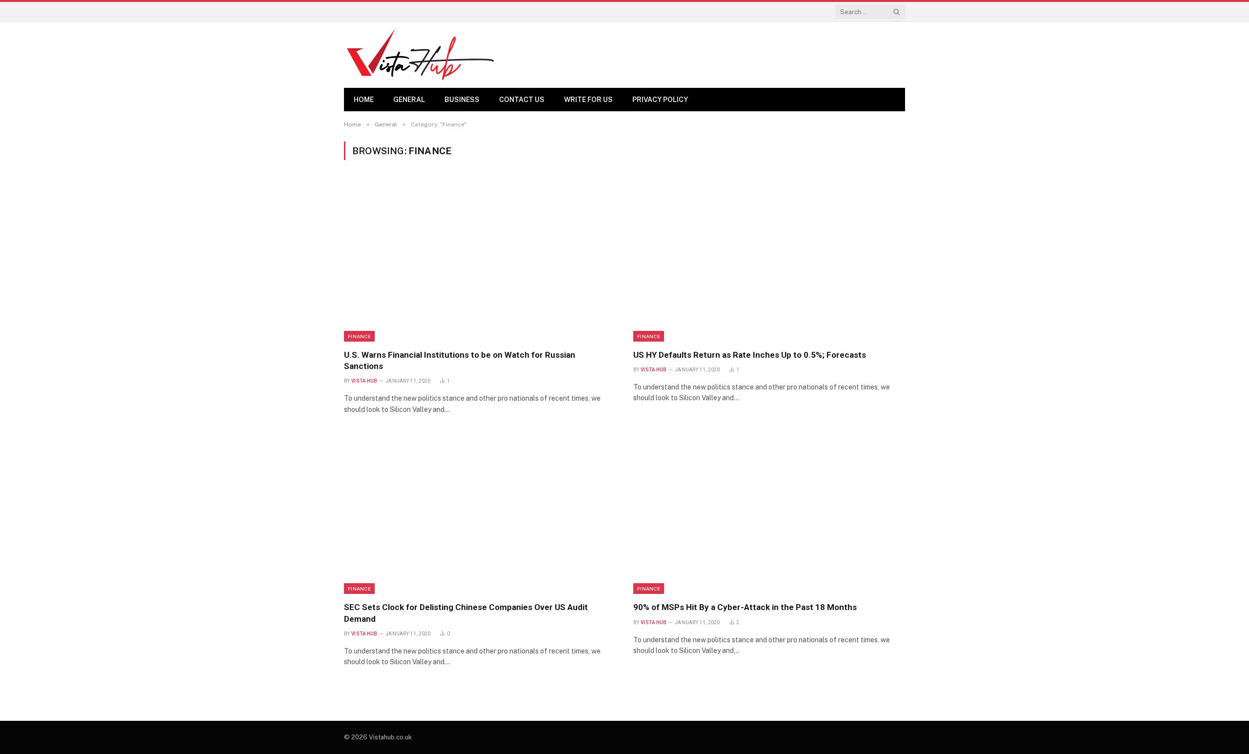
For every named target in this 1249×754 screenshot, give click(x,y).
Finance (359, 336)
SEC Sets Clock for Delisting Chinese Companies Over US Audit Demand (466, 612)
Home (364, 99)
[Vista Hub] (420, 54)
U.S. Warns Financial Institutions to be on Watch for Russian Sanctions (459, 360)
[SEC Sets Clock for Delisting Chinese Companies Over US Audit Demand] (480, 513)
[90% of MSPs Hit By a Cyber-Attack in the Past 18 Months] (769, 513)
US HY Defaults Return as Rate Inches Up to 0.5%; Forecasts (749, 355)
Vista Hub (364, 381)
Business (462, 99)
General (409, 99)
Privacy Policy (660, 99)
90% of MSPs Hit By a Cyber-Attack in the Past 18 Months (745, 607)
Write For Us (588, 99)
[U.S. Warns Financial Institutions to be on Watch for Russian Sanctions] (480, 261)
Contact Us (521, 99)
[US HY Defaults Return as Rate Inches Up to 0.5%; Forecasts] (769, 261)
